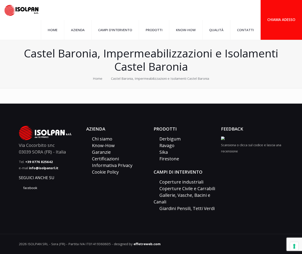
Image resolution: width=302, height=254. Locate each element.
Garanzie (100, 152)
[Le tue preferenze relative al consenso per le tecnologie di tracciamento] (294, 246)
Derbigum (169, 139)
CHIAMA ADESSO (281, 19)
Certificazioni (104, 159)
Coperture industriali (180, 182)
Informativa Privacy (111, 165)
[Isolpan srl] (21, 10)
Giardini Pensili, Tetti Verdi (186, 208)
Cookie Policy (104, 172)
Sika (162, 152)
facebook (29, 188)
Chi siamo (101, 139)
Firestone (168, 159)
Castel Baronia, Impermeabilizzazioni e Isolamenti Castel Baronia (160, 78)
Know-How (102, 145)
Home (97, 78)
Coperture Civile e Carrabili (186, 188)
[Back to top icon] (281, 242)
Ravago (165, 145)
